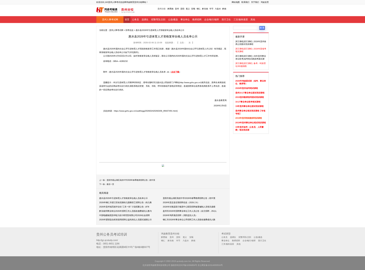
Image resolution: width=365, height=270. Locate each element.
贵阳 (182, 9)
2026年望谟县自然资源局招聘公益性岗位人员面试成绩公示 (125, 219)
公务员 (135, 19)
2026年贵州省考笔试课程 (246, 88)
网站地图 (236, 2)
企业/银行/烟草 (211, 19)
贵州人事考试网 (110, 19)
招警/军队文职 (158, 19)
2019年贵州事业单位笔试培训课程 (250, 122)
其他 (253, 19)
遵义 (188, 9)
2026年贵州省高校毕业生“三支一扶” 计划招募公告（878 (124, 207)
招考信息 (129, 30)
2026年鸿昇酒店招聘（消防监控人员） (180, 215)
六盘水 (218, 9)
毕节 (211, 9)
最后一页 (110, 184)
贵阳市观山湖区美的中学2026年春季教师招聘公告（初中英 (131, 180)
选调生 (145, 19)
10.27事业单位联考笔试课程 (247, 102)
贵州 (177, 9)
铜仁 (199, 9)
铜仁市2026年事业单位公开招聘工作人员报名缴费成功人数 (189, 219)
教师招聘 (196, 19)
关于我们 (255, 2)
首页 (127, 19)
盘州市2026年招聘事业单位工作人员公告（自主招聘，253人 (190, 211)
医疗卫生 (226, 19)
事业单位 (185, 19)
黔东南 (205, 9)
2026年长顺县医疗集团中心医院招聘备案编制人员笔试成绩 (189, 207)
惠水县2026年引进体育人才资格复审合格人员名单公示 (123, 198)
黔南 (224, 9)
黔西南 (171, 9)
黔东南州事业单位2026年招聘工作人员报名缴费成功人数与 (125, 211)
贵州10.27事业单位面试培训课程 (249, 93)
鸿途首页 (265, 2)
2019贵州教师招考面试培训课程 (249, 97)
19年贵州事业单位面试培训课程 (249, 106)
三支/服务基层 (241, 19)
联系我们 (245, 2)
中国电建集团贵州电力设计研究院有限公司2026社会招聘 (124, 215)
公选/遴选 (173, 19)
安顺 (193, 9)
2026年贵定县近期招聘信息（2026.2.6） (181, 202)
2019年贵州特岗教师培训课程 (248, 118)
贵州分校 (162, 9)
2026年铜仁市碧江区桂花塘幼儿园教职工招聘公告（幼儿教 (125, 202)
